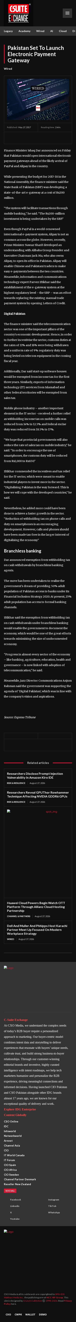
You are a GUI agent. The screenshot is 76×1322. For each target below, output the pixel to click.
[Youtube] (5, 1219)
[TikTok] (43, 1206)
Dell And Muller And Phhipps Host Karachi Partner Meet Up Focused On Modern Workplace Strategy (37, 929)
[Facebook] (11, 138)
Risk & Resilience (16, 783)
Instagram (53, 1199)
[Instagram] (43, 1200)
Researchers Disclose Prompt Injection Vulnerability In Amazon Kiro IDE (35, 775)
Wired (8, 68)
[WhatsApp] (29, 138)
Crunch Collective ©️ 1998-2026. (40, 1300)
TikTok (52, 1206)
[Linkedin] (38, 138)
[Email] (47, 138)
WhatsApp (54, 1212)
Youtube (14, 1218)
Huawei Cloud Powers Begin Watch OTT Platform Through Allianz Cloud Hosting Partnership (36, 906)
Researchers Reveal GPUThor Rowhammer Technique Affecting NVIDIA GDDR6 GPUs (38, 794)
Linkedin (14, 1206)
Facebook (15, 1199)
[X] (20, 138)
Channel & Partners (18, 916)
